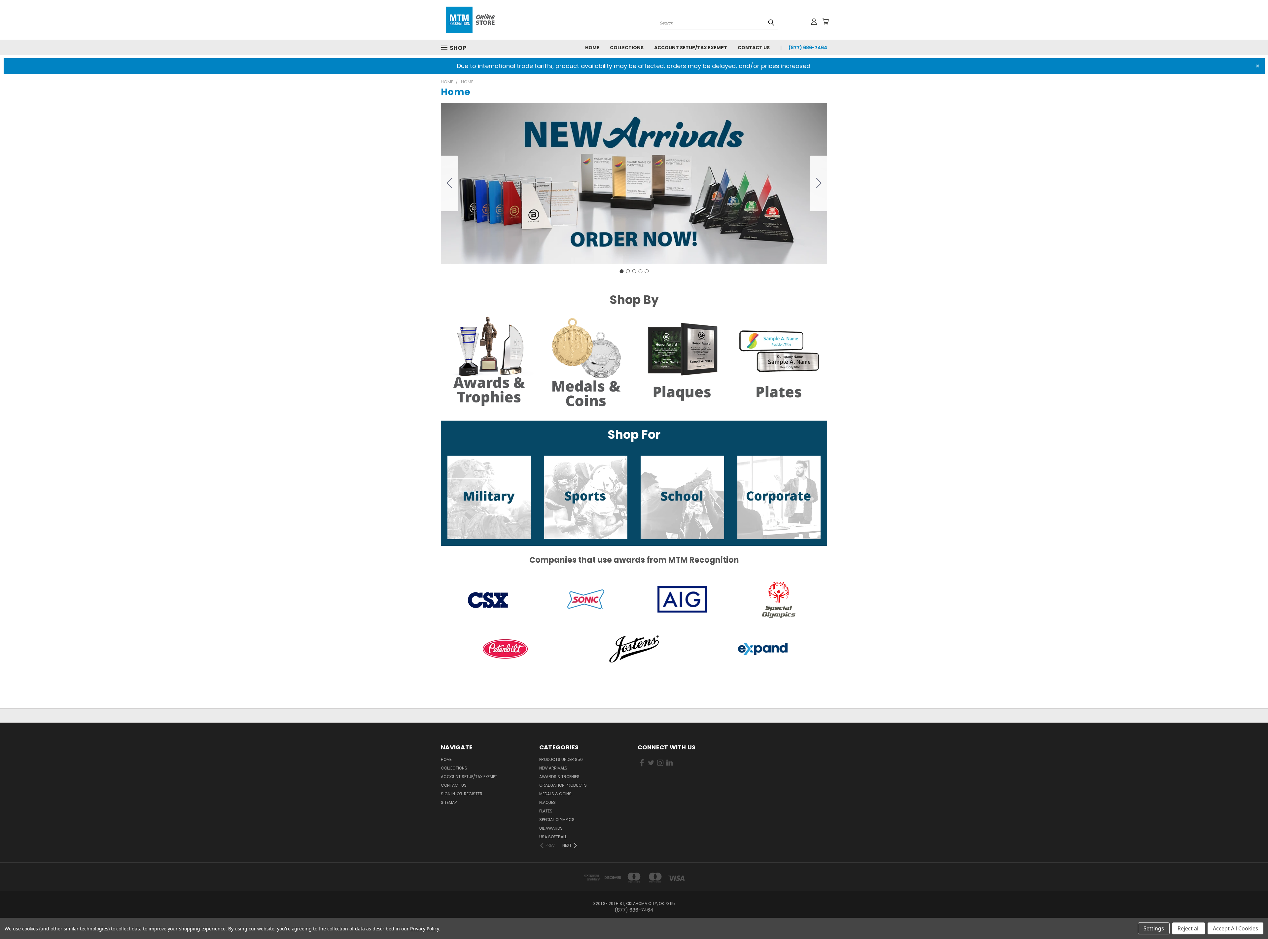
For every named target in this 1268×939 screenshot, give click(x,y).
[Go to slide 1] (621, 271)
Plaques (547, 802)
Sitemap (449, 802)
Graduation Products (563, 785)
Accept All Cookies (1235, 928)
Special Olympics (557, 819)
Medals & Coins (555, 794)
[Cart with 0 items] (825, 21)
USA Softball (553, 837)
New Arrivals (553, 768)
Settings (1154, 928)
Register (473, 794)
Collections (627, 47)
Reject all (1189, 928)
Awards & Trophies (559, 776)
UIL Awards (551, 828)
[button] (489, 362)
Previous (1251, 918)
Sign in (448, 794)
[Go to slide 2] (818, 183)
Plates (545, 811)
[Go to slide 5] (449, 183)
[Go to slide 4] (640, 271)
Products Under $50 (561, 759)
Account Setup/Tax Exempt (690, 47)
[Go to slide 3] (634, 271)
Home (592, 47)
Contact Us (754, 47)
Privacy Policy (424, 928)
